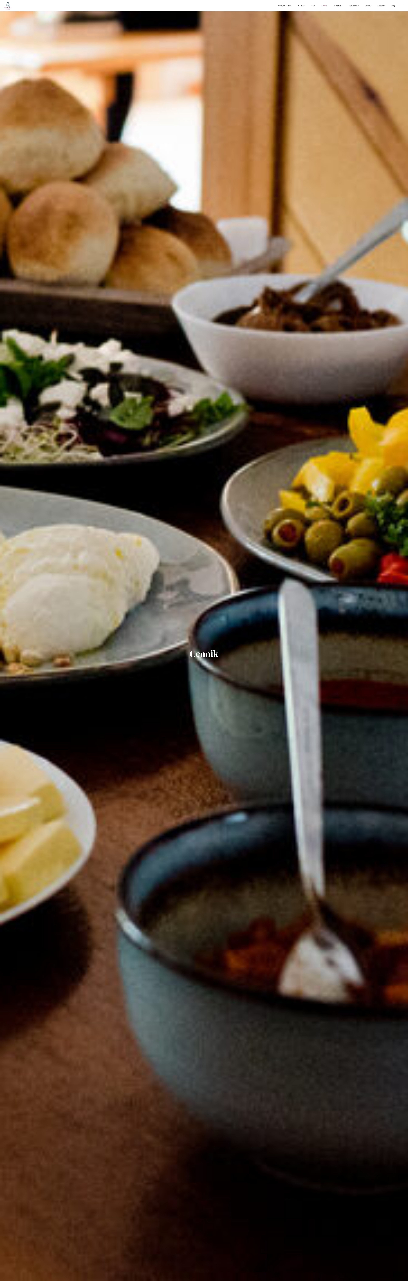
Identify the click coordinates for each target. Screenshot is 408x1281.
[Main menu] (402, 6)
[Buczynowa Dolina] (8, 6)
